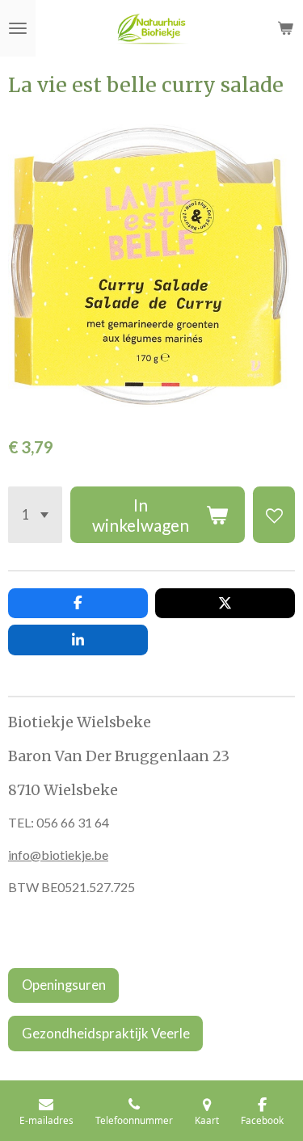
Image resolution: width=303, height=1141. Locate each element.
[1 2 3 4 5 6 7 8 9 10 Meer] (35, 515)
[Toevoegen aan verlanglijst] (274, 515)
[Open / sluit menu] (18, 28)
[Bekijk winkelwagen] (285, 28)
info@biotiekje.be (58, 854)
